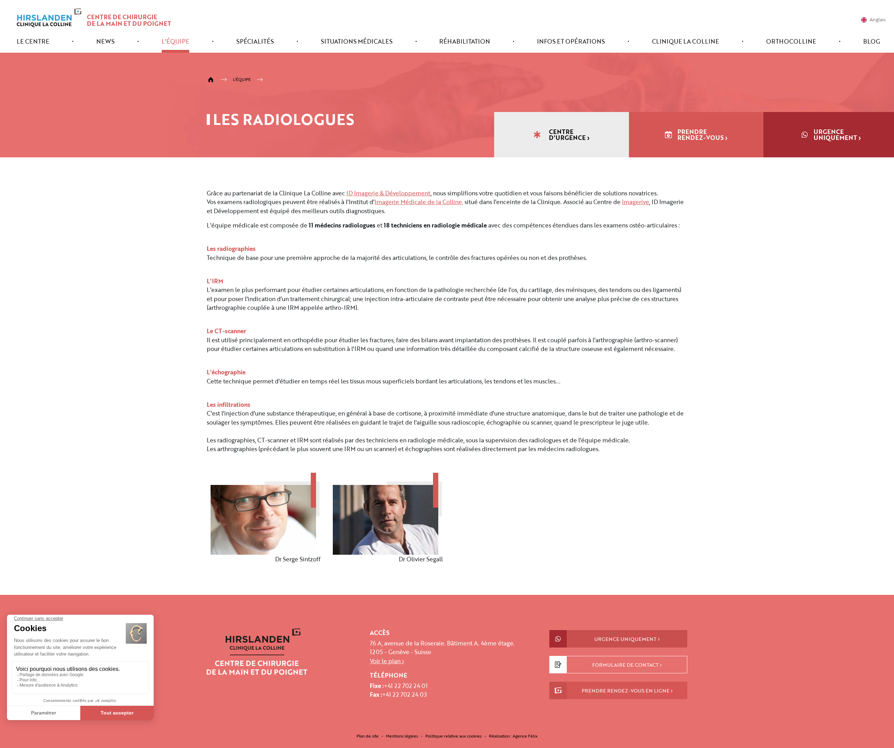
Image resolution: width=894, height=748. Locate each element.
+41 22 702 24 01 (406, 685)
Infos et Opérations (571, 42)
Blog (871, 42)
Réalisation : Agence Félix (513, 736)
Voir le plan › (387, 661)
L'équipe (175, 42)
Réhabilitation (464, 42)
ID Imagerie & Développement (388, 193)
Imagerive (635, 201)
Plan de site (368, 736)
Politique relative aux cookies (453, 736)
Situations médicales (357, 42)
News (105, 42)
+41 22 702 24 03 (404, 694)
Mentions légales (402, 736)
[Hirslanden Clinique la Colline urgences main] (257, 650)
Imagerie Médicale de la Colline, (419, 201)
